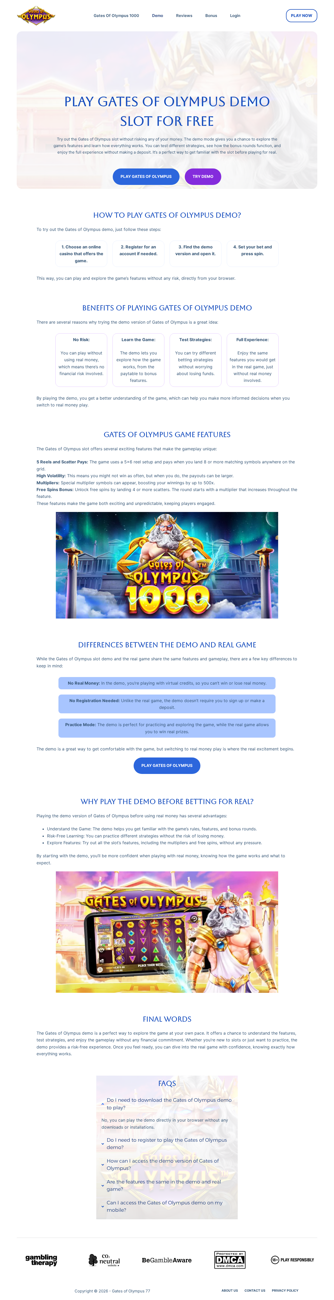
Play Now (301, 15)
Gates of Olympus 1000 (116, 15)
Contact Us (254, 1290)
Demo (157, 15)
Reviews (184, 15)
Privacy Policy (285, 1290)
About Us (230, 1290)
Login (235, 15)
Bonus (211, 15)
